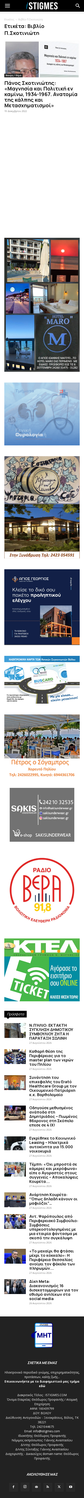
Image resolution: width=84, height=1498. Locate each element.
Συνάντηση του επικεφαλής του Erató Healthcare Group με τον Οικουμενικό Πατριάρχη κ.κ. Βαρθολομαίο (53, 1086)
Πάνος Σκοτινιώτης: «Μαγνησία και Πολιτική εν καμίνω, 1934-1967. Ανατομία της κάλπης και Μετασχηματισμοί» (41, 94)
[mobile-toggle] (7, 6)
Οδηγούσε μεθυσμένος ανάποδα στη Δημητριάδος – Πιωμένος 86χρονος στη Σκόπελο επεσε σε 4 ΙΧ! (53, 1116)
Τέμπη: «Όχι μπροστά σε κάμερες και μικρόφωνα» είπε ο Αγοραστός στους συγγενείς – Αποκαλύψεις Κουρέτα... (53, 1173)
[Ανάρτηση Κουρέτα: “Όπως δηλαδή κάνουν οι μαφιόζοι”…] (15, 1199)
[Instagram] (25, 1487)
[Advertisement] (42, 186)
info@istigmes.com (46, 1431)
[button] (78, 6)
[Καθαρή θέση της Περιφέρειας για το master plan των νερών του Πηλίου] (15, 1056)
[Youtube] (70, 1487)
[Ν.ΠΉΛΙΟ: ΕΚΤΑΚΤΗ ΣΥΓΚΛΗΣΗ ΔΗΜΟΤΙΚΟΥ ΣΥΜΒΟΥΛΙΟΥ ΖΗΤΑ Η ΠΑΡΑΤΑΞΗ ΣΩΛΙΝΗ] (15, 1030)
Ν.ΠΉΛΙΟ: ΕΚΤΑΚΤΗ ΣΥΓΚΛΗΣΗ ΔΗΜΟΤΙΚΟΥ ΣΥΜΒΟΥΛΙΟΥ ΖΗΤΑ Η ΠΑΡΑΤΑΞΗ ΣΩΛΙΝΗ (51, 1032)
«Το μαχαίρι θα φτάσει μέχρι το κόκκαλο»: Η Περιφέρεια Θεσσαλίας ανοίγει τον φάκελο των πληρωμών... (52, 1259)
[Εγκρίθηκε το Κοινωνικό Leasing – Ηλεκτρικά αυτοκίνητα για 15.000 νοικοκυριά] (15, 1143)
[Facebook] (13, 1487)
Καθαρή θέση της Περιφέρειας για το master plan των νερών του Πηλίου (51, 1058)
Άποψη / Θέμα (13, 75)
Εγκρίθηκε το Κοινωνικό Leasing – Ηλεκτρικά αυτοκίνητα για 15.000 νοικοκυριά (52, 1145)
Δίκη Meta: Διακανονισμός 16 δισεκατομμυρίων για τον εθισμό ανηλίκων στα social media (53, 1290)
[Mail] (36, 1487)
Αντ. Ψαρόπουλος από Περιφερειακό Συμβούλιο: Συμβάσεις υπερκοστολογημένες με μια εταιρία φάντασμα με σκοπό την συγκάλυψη (53, 1227)
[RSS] (48, 1487)
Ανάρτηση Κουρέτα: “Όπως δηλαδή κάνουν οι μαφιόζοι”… (53, 1199)
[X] (59, 1487)
